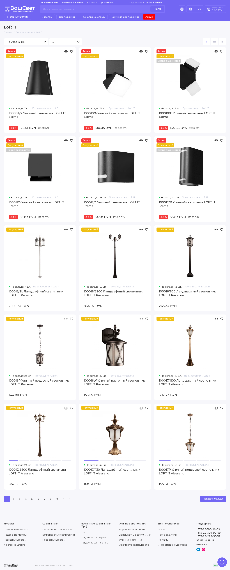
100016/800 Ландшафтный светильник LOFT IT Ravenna (187, 293)
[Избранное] (199, 9)
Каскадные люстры (15, 539)
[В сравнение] (66, 51)
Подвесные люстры (15, 534)
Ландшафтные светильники (135, 534)
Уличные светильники (125, 16)
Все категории (19, 17)
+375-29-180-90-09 (146, 2)
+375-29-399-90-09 (208, 532)
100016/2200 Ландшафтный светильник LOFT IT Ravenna (113, 293)
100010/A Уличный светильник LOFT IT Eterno (112, 115)
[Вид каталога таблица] (222, 41)
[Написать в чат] (222, 562)
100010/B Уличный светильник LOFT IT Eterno (187, 115)
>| (69, 499)
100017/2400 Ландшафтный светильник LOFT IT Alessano (38, 471)
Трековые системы (93, 16)
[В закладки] (72, 51)
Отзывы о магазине (72, 2)
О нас (161, 529)
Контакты (92, 2)
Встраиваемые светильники (58, 534)
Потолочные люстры (16, 529)
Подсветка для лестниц (94, 542)
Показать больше (213, 498)
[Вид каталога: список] (214, 41)
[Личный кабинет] (182, 9)
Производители (167, 534)
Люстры (47, 16)
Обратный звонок (205, 540)
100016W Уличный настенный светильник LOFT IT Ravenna (114, 382)
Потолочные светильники (57, 529)
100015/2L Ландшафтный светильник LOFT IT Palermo (36, 293)
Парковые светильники (132, 529)
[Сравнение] (191, 9)
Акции (149, 16)
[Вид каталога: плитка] (206, 41)
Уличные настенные (130, 539)
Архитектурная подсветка (134, 544)
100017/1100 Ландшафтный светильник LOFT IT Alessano (187, 382)
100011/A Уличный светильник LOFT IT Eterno (36, 204)
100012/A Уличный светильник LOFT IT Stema (112, 204)
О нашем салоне (49, 2)
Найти (157, 9)
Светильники (67, 16)
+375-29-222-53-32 (208, 536)
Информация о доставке (172, 544)
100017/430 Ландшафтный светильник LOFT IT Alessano (112, 471)
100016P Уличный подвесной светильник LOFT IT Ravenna (39, 382)
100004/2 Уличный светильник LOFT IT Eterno (37, 115)
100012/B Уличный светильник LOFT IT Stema (187, 204)
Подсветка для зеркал (94, 537)
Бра (83, 532)
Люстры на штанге (14, 544)
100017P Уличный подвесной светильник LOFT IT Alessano (189, 471)
